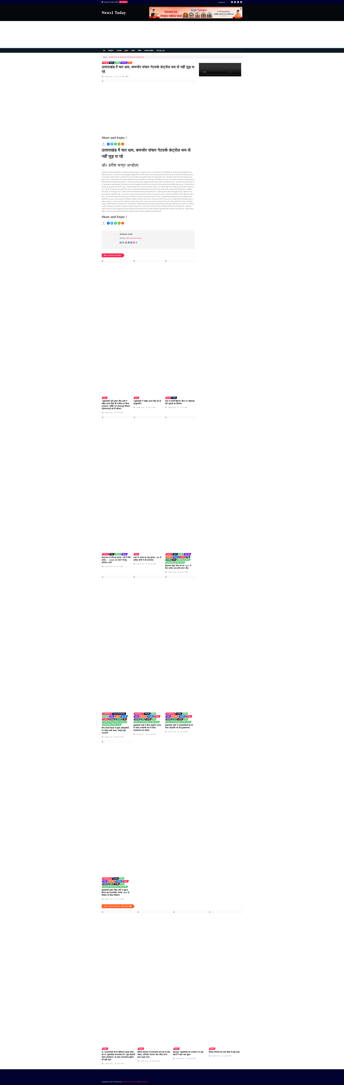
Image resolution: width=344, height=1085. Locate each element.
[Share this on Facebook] (108, 144)
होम (104, 50)
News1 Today (114, 12)
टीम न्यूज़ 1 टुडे (160, 50)
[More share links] (122, 144)
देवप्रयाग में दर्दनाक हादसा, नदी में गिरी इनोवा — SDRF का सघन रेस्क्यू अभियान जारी (116, 560)
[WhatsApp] (115, 144)
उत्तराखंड (119, 50)
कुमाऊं (126, 50)
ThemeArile (144, 1082)
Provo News (134, 1082)
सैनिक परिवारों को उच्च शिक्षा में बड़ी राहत (224, 1052)
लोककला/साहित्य (148, 50)
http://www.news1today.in (134, 238)
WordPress (125, 1082)
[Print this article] (119, 144)
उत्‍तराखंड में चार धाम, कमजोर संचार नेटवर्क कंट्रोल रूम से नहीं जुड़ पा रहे (126, 57)
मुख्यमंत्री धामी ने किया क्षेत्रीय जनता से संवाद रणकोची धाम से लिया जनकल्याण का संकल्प (147, 727)
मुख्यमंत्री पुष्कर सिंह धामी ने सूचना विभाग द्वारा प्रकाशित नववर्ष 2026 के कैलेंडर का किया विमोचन (115, 892)
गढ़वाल (133, 50)
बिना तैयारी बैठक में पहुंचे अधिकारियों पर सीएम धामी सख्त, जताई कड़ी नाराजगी (115, 730)
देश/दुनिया (110, 50)
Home (105, 57)
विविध (139, 50)
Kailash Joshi (109, 76)
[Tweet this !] (111, 144)
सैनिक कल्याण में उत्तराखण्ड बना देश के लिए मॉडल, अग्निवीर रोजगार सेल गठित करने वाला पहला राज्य (153, 1054)
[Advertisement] (172, 34)
